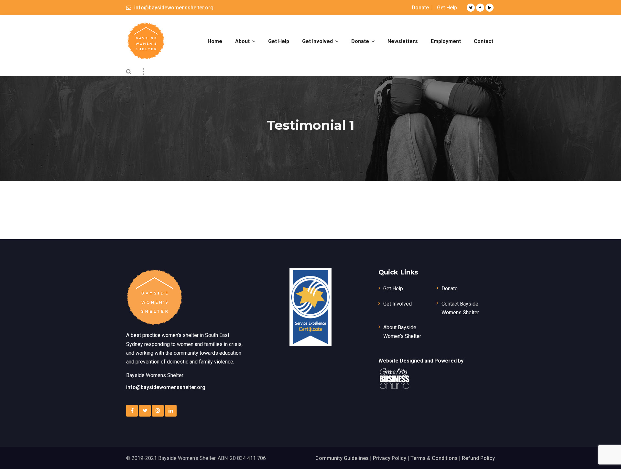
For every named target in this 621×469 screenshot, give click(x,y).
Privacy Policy (389, 458)
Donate (420, 8)
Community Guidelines (342, 458)
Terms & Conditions (434, 458)
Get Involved (397, 304)
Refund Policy (478, 458)
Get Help (447, 8)
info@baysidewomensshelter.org (165, 387)
